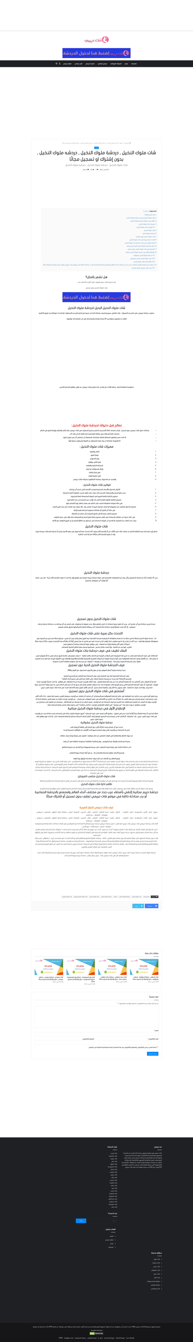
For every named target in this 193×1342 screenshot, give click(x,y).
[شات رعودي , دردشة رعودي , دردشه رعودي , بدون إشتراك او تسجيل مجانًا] (49, 967)
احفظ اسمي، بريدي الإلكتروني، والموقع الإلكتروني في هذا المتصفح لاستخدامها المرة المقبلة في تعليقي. (122, 1047)
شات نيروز (157, 1259)
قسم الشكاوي (91, 1338)
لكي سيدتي (78, 63)
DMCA (61, 1338)
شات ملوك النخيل (94, 896)
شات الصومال (113, 1196)
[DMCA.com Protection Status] (96, 1334)
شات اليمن (114, 1191)
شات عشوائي (155, 1270)
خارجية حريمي (89, 63)
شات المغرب (113, 1172)
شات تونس (113, 1175)
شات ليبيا (114, 1188)
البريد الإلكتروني (153, 1039)
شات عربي (156, 1266)
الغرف (111, 1236)
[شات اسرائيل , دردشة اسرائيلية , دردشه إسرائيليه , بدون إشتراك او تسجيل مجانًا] (144, 967)
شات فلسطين (113, 1156)
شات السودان (113, 1193)
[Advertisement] (96, 15)
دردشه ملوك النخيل (106, 896)
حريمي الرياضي (102, 63)
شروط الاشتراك (120, 1338)
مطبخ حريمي (67, 63)
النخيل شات (146, 896)
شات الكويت (113, 1183)
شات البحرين (113, 1180)
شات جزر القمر (113, 1199)
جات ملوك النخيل (136, 896)
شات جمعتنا (156, 1263)
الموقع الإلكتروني (88, 1039)
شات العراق (113, 1164)
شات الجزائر (114, 1169)
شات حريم (157, 1274)
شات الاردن (114, 1153)
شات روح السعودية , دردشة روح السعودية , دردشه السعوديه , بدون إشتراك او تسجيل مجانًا (80, 979)
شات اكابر (157, 1277)
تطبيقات (110, 1247)
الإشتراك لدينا (130, 1338)
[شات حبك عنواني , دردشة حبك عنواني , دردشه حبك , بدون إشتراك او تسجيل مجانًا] (112, 967)
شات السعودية (112, 1167)
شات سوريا (114, 1159)
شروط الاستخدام (109, 1338)
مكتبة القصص (155, 1285)
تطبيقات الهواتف (116, 63)
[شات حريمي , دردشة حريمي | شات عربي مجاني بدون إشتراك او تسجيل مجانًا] (96, 40)
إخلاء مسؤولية (68, 1338)
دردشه (115, 896)
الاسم (156, 1030)
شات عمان (114, 1185)
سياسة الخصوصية (80, 1338)
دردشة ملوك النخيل (124, 896)
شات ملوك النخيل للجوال (80, 896)
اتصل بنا (100, 1338)
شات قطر (114, 1177)
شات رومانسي (155, 1288)
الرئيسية (126, 143)
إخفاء (145, 211)
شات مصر (114, 1207)
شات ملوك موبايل (67, 896)
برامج (126, 63)
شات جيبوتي (113, 1201)
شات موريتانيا (113, 1204)
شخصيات (134, 63)
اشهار (121, 143)
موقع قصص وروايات (153, 1281)
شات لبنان (114, 1161)
